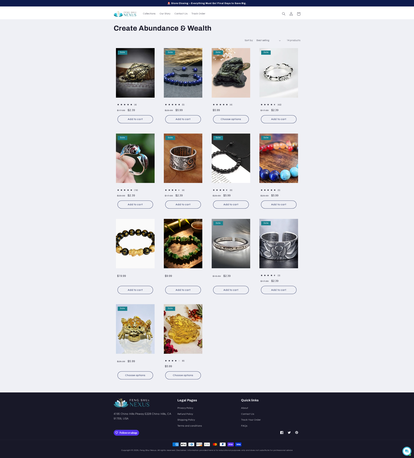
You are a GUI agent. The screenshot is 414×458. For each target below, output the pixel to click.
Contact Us (247, 414)
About (244, 408)
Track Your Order (251, 420)
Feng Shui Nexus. (148, 450)
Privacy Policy (185, 408)
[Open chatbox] (406, 451)
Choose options (231, 119)
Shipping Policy (186, 420)
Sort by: (249, 40)
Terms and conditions (189, 426)
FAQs (244, 426)
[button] (284, 14)
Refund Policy (185, 414)
